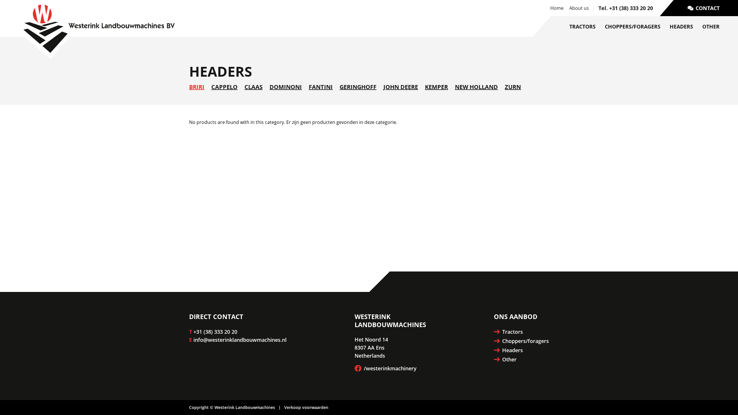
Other (711, 26)
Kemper (436, 87)
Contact (708, 8)
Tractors (582, 26)
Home (557, 8)
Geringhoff (358, 87)
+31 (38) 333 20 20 (215, 331)
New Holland (476, 87)
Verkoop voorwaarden (306, 407)
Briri (196, 87)
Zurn (513, 87)
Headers (681, 26)
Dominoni (286, 87)
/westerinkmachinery (390, 368)
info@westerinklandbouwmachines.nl (240, 339)
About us (579, 8)
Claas (253, 87)
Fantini (321, 87)
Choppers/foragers (632, 26)
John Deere (400, 87)
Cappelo (224, 87)
